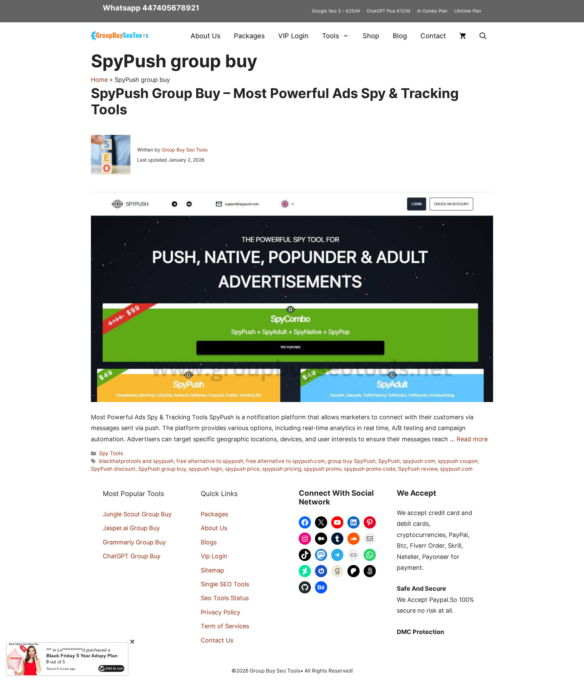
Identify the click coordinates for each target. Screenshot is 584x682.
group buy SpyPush (351, 461)
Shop (371, 36)
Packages (249, 36)
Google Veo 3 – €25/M (336, 11)
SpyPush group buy (162, 469)
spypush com (419, 461)
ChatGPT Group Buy (132, 556)
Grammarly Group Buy (134, 542)
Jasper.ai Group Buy (131, 528)
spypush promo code (369, 469)
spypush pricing (281, 469)
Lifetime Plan (467, 11)
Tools (330, 36)
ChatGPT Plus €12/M (388, 11)
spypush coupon (458, 461)
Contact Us (217, 640)
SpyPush (389, 461)
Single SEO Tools (225, 584)
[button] (483, 36)
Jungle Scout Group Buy (137, 514)
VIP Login (293, 36)
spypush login (205, 469)
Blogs (209, 542)
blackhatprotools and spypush (136, 461)
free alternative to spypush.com (285, 461)
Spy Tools (111, 453)
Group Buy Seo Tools (185, 149)
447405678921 (170, 7)
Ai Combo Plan (432, 11)
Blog (400, 36)
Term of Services (225, 626)
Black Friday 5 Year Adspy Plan (82, 655)
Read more (472, 439)
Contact (433, 36)
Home (99, 79)
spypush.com (456, 469)
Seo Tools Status (225, 598)
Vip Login (214, 556)
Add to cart (114, 668)
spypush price (242, 469)
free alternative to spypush (209, 461)
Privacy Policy (220, 612)
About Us (205, 36)
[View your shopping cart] (463, 36)
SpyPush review (417, 469)
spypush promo (322, 469)
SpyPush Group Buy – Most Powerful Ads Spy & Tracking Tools (275, 101)
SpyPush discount (113, 469)
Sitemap (212, 570)
